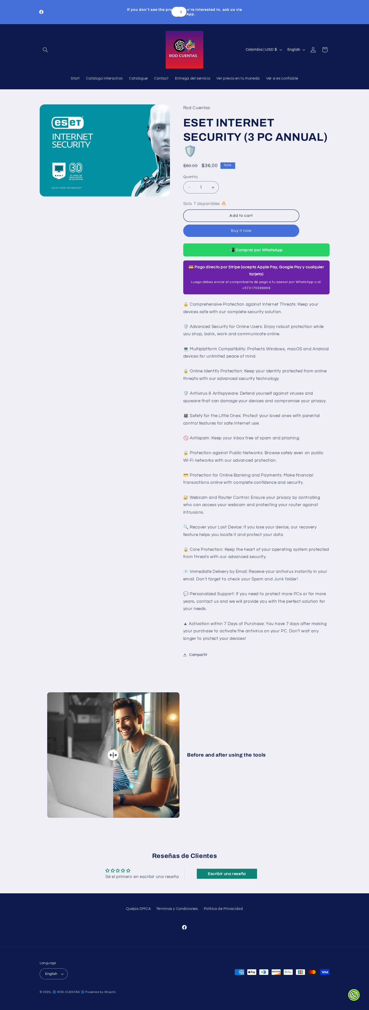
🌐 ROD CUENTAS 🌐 (68, 992)
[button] (45, 49)
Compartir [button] (198, 655)
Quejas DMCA (138, 909)
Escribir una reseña (227, 874)
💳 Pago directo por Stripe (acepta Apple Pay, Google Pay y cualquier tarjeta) (256, 277)
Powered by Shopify (100, 992)
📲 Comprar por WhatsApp (256, 250)
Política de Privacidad (223, 909)
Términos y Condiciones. (177, 909)
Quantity (190, 177)
